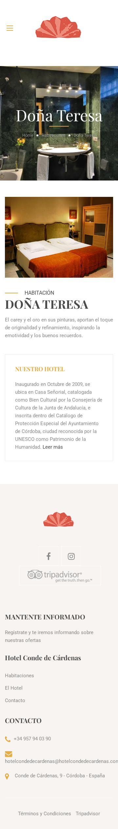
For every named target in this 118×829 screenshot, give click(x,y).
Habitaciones (53, 135)
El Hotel (14, 688)
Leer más (53, 447)
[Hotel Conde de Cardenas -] (59, 28)
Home (27, 135)
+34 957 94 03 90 (32, 739)
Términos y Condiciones (44, 814)
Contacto (15, 700)
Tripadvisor (88, 814)
